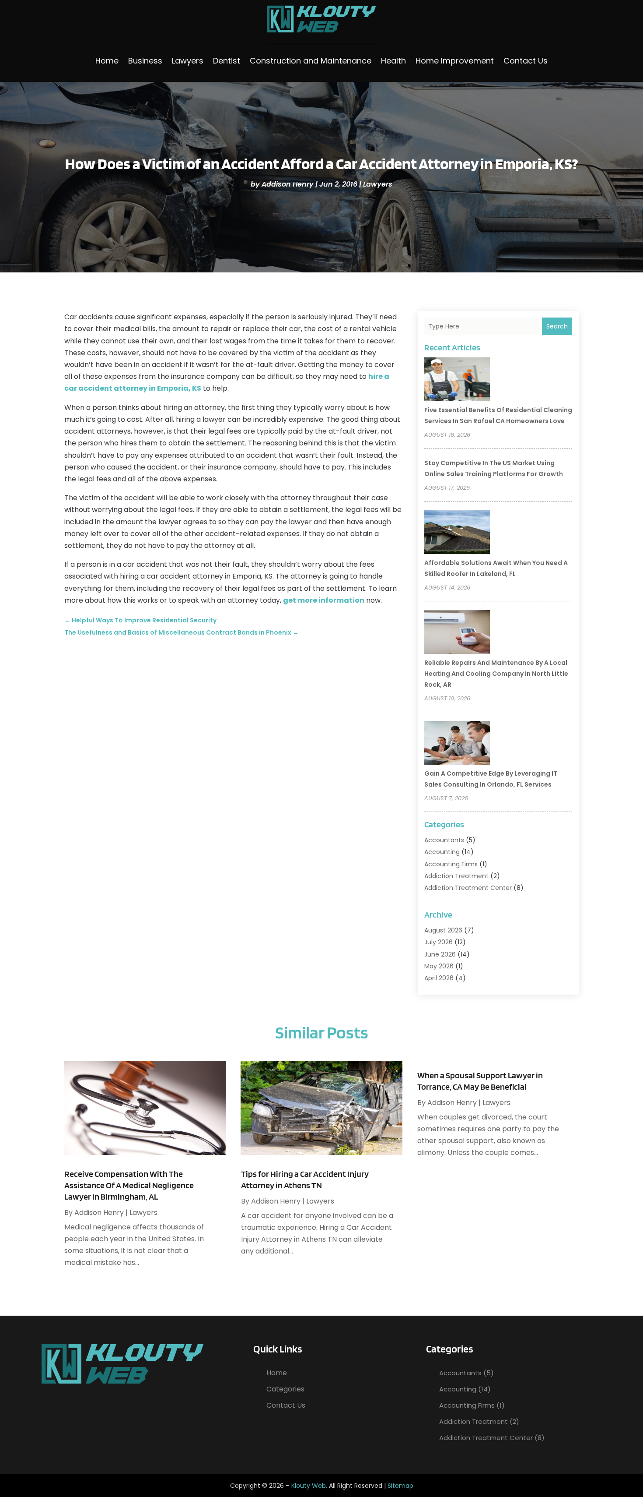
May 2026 (439, 966)
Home (107, 60)
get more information (323, 600)
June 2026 (440, 954)
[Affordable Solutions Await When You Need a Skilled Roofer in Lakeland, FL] (457, 533)
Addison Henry (288, 184)
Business (145, 60)
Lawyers (187, 60)
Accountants (444, 840)
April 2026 (439, 978)
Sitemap (400, 1485)
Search (557, 326)
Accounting (442, 851)
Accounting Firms (451, 864)
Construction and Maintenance (310, 60)
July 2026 (438, 942)
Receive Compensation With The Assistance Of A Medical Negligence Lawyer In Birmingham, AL (129, 1185)
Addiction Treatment (456, 876)
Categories (285, 1389)
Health (393, 60)
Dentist (226, 60)
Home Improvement (455, 60)
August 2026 (443, 930)
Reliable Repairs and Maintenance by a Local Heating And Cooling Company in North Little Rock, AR (496, 673)
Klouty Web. (309, 1485)
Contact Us (525, 60)
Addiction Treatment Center (468, 887)
